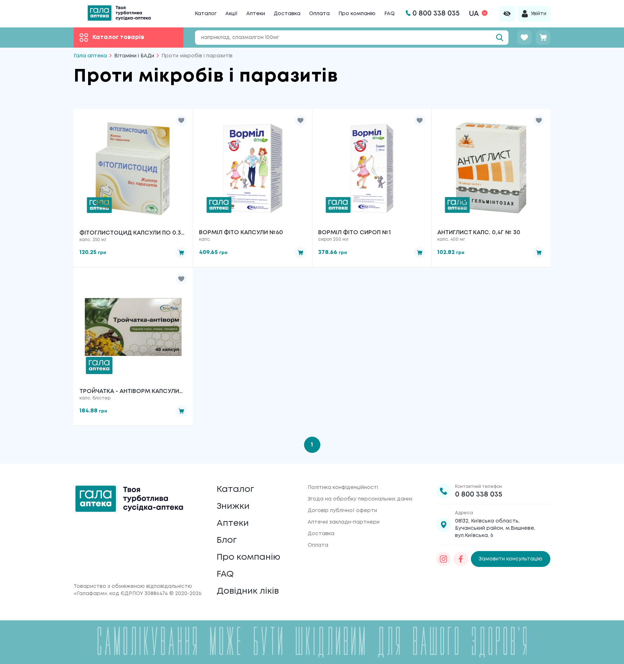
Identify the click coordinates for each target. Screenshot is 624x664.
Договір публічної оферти (342, 510)
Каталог (206, 14)
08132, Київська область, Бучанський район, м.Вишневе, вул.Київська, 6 (495, 528)
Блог (227, 540)
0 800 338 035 (478, 494)
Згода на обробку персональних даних (360, 499)
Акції (231, 14)
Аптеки (255, 14)
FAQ (389, 14)
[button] (181, 120)
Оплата (319, 14)
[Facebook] (461, 559)
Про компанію (357, 14)
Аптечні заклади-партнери (344, 522)
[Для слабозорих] (507, 14)
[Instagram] (443, 559)
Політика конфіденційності (343, 487)
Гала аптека (90, 56)
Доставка (287, 14)
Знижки (233, 506)
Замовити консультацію (510, 559)
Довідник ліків (248, 591)
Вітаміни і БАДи (134, 56)
